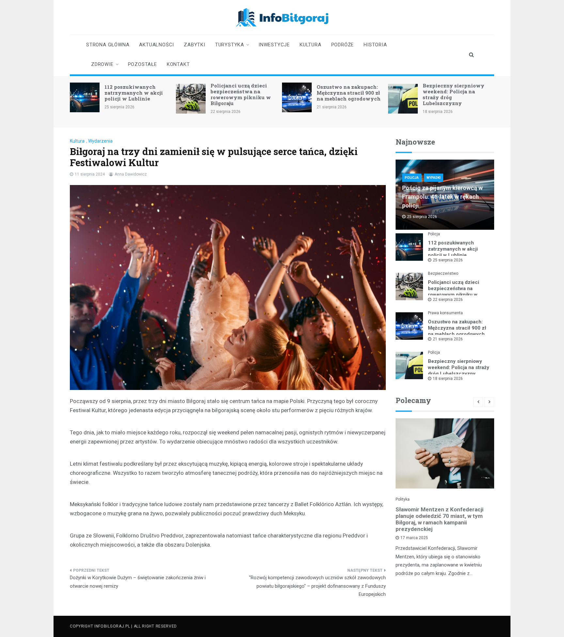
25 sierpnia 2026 (448, 260)
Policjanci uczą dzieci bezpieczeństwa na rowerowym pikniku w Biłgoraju (241, 94)
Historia (375, 45)
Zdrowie (102, 64)
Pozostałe (142, 64)
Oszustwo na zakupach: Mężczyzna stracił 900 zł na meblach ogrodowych (349, 93)
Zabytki (194, 45)
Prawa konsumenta (445, 313)
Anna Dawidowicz (131, 174)
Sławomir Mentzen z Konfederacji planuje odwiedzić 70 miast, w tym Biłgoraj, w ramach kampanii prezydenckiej (439, 519)
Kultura (310, 45)
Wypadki (434, 177)
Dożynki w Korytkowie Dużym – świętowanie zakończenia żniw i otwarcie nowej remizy (138, 582)
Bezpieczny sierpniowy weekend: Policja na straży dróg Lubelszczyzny (453, 94)
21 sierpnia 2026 (448, 339)
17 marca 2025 (414, 538)
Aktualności (156, 45)
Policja (412, 177)
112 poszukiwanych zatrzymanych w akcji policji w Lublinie (133, 93)
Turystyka (229, 45)
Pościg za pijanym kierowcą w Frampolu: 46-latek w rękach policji (442, 196)
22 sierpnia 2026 (448, 299)
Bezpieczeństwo (443, 273)
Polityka (403, 499)
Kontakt (178, 64)
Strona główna (107, 45)
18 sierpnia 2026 (448, 378)
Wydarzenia (100, 141)
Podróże (342, 45)
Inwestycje (274, 45)
